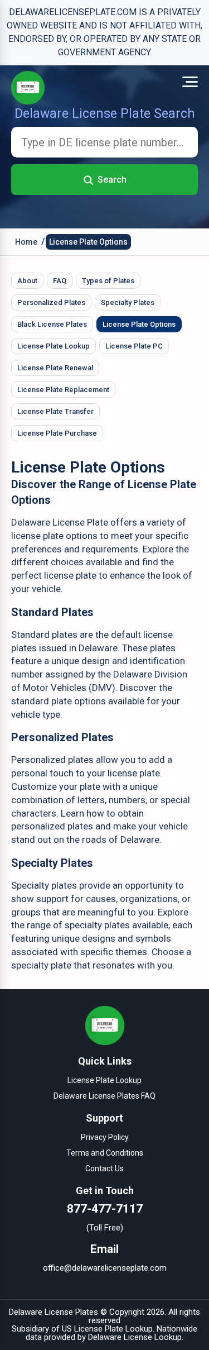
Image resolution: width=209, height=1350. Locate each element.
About (27, 280)
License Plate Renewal (55, 368)
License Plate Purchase (57, 433)
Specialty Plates (127, 302)
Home (26, 241)
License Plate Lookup (53, 346)
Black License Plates (52, 324)
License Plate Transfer (55, 411)
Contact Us (104, 1168)
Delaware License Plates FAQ (104, 1095)
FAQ (59, 280)
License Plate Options (88, 241)
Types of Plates (108, 280)
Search (112, 179)
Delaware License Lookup (135, 1337)
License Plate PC (134, 346)
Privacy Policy (105, 1137)
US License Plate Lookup (107, 1329)
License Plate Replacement (63, 389)
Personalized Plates (51, 302)
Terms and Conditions (104, 1152)
